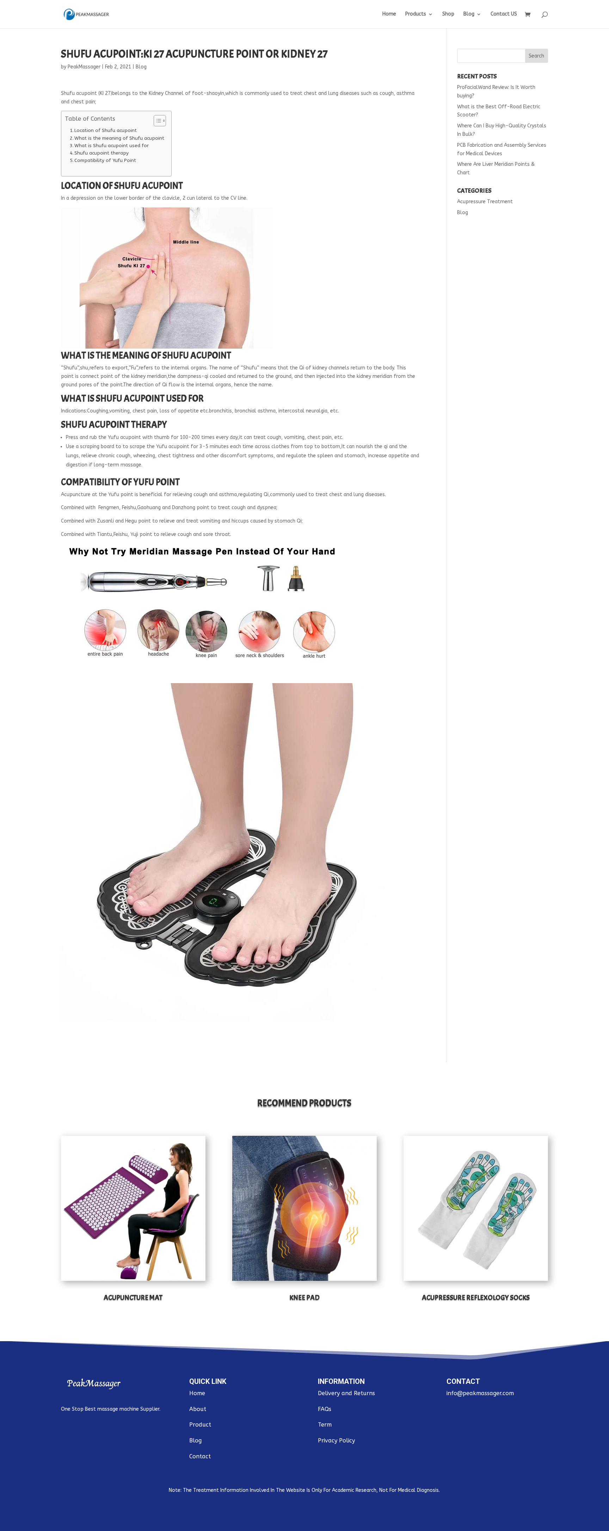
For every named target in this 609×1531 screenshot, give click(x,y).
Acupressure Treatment (485, 202)
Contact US (504, 14)
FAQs (324, 1409)
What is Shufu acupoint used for (111, 145)
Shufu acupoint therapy (101, 153)
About (197, 1409)
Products (415, 14)
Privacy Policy (336, 1440)
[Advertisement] (502, 333)
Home (389, 14)
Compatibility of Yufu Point (105, 160)
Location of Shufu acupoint (105, 130)
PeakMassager (84, 67)
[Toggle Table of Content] (156, 121)
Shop (448, 14)
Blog (468, 14)
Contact (200, 1456)
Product (200, 1424)
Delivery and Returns (346, 1393)
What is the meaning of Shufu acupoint (119, 138)
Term (325, 1424)
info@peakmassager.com (480, 1393)
